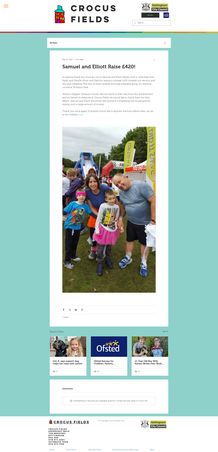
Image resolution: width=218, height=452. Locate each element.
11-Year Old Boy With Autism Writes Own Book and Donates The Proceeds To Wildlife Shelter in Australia (149, 362)
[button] (6, 6)
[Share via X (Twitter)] (70, 309)
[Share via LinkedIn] (76, 309)
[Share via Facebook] (63, 309)
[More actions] (154, 59)
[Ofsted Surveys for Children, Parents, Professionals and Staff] (109, 346)
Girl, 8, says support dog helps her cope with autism (67, 362)
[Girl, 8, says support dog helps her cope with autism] (68, 346)
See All (165, 331)
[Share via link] (82, 309)
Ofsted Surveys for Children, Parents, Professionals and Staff (106, 362)
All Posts (53, 43)
